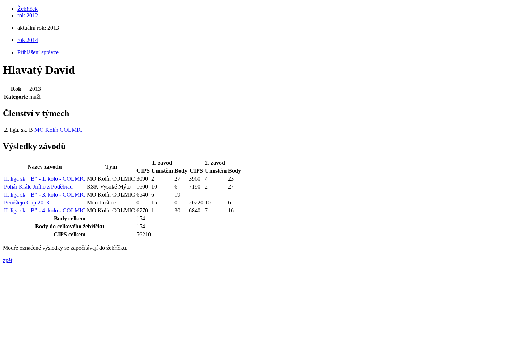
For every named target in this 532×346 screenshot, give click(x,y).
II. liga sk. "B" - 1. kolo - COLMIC (44, 179)
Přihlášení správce (38, 52)
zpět (7, 260)
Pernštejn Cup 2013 (26, 202)
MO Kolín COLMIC (58, 130)
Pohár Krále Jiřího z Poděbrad (38, 186)
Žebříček (27, 9)
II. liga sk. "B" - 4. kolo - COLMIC (44, 210)
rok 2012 (27, 15)
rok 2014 (27, 40)
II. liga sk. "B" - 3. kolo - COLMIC (44, 194)
